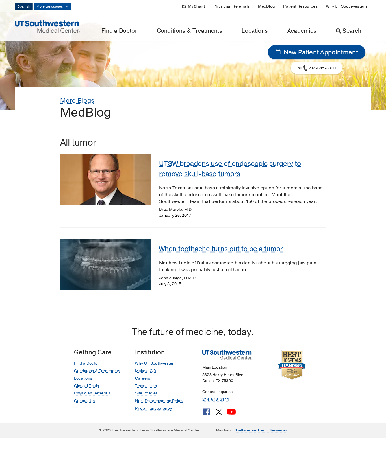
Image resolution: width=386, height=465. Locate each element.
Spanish (24, 6)
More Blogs (77, 100)
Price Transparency (153, 408)
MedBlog (266, 6)
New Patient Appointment (320, 52)
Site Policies (146, 393)
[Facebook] (206, 414)
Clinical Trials (86, 386)
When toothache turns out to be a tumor (221, 248)
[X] (219, 414)
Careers (142, 378)
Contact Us (84, 400)
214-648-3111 (215, 399)
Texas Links (146, 386)
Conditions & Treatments (189, 31)
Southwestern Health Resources (261, 430)
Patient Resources (300, 6)
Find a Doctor (119, 31)
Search (351, 31)
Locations (255, 31)
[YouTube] (231, 414)
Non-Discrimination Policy (159, 400)
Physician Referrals (231, 6)
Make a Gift (145, 371)
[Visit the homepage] (47, 26)
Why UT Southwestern (346, 6)
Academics (301, 31)
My (196, 6)
